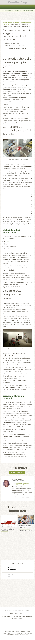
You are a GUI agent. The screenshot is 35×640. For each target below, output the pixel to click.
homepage (2, 7)
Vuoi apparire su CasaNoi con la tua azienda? (17, 10)
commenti (23, 45)
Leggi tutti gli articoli (22, 484)
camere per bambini (17, 472)
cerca (33, 7)
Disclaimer (29, 616)
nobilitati (8, 241)
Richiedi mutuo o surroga (9, 616)
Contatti (22, 616)
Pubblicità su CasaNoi (17, 613)
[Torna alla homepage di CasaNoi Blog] (17, 626)
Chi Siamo (8, 611)
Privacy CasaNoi (17, 619)
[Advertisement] (18, 15)
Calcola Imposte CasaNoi (21, 611)
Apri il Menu (17, 7)
